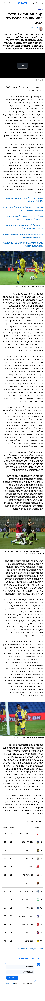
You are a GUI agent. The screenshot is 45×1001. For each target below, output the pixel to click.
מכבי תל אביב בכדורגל (25, 949)
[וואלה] (22, 3)
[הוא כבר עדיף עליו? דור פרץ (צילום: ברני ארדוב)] (22, 721)
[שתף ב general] (4, 3)
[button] (35, 3)
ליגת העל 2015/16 (33, 822)
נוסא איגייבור (38, 949)
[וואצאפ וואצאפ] (9, 3)
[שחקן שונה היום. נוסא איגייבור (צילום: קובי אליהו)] (22, 270)
